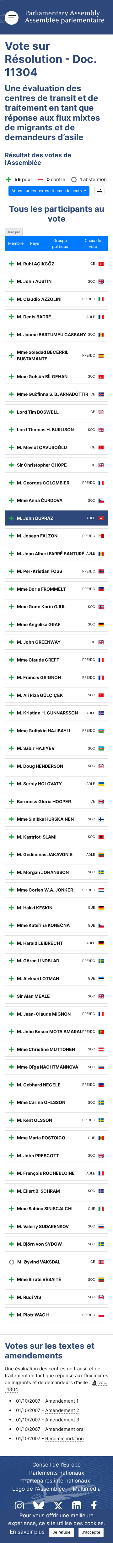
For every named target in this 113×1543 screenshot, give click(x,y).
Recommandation (64, 1438)
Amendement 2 (62, 1410)
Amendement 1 (61, 1401)
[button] (99, 191)
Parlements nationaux (56, 1473)
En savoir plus (27, 1532)
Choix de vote (93, 243)
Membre (16, 243)
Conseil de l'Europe (56, 1465)
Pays (34, 243)
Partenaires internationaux (56, 1481)
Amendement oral (65, 1429)
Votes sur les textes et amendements (47, 190)
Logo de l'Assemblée (38, 1489)
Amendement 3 (62, 1420)
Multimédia (87, 1489)
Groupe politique (60, 243)
